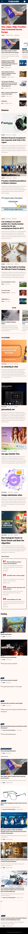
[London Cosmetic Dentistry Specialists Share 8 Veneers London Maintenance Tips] (14, 909)
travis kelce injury (5, 290)
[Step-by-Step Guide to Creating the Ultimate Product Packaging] (14, 252)
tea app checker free (10, 454)
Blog (2, 88)
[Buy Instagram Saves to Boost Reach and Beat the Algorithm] (14, 522)
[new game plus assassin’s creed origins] (14, 693)
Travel (3, 35)
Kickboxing (4, 101)
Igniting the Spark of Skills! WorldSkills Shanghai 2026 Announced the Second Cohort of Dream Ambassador (13, 831)
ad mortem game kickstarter (8, 657)
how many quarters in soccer (8, 282)
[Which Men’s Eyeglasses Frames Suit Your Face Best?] (14, 794)
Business (3, 134)
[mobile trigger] (2, 1)
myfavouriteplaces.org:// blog (14, 599)
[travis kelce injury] (23, 293)
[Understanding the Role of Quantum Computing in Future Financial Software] (22, 74)
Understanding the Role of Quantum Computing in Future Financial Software (9, 73)
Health (3, 915)
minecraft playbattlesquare (8, 751)
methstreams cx (5, 299)
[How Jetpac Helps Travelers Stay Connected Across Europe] (14, 14)
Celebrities (3, 292)
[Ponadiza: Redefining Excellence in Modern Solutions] (14, 166)
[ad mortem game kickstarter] (14, 648)
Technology (4, 77)
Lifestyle (3, 96)
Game (2, 632)
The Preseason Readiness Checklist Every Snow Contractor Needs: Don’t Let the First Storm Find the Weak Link (12, 889)
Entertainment (4, 748)
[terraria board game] (14, 625)
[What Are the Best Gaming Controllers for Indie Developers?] (14, 716)
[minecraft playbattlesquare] (14, 741)
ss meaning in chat (9, 367)
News (3, 67)
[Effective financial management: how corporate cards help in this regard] (14, 123)
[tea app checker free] (14, 438)
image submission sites (11, 495)
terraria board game (6, 634)
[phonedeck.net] (14, 394)
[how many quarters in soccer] (23, 284)
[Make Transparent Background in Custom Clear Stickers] (23, 95)
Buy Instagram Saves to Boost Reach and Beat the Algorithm (12, 540)
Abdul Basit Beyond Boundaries (9, 730)
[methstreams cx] (23, 301)
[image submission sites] (14, 479)
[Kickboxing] (23, 103)
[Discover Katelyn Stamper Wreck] (10, 315)
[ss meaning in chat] (14, 351)
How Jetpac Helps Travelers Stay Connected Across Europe (13, 29)
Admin (4, 636)
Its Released (13, 1)
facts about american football (9, 680)
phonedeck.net (8, 409)
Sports (2, 284)
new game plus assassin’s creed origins (12, 703)
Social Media (4, 364)
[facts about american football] (14, 670)
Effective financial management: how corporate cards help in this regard (13, 140)
